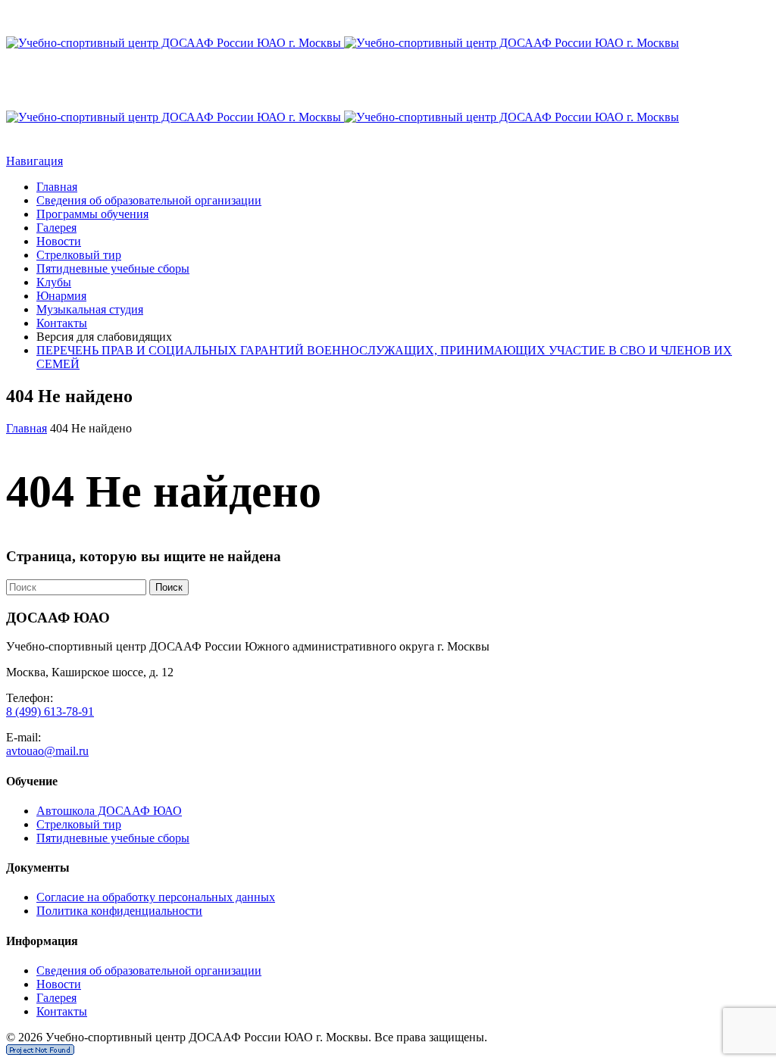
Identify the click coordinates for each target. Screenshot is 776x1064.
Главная (56, 186)
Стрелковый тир (78, 254)
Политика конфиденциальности (119, 910)
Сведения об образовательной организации (148, 200)
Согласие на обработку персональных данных (155, 897)
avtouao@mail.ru (47, 750)
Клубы (53, 282)
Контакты (61, 323)
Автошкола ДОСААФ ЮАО (109, 810)
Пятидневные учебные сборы (112, 268)
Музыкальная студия (89, 309)
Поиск (169, 587)
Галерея (56, 227)
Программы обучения (92, 213)
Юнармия (61, 295)
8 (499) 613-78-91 (50, 711)
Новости (58, 241)
